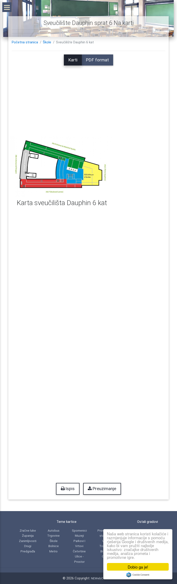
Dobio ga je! (138, 567)
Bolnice (53, 546)
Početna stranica (25, 42)
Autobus (53, 530)
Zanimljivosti (27, 541)
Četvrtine (79, 551)
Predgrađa (28, 551)
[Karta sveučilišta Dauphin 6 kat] (61, 167)
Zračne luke (28, 530)
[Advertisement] (88, 98)
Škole (47, 42)
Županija (28, 535)
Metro (53, 551)
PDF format (97, 60)
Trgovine (53, 535)
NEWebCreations (103, 578)
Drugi (27, 546)
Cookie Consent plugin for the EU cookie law (137, 574)
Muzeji (79, 535)
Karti (72, 60)
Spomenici (79, 530)
